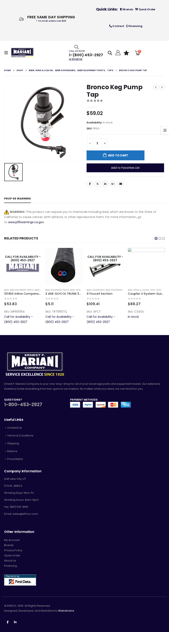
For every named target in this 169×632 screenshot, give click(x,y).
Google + (113, 184)
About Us (10, 561)
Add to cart (118, 155)
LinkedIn (105, 184)
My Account (12, 540)
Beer (130, 290)
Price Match (15, 459)
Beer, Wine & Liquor (39, 290)
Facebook (90, 184)
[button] (156, 238)
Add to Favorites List (125, 168)
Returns (12, 451)
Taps (111, 290)
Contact (118, 26)
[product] (22, 266)
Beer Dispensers (54, 290)
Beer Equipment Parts (16, 290)
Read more (75, 254)
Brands (127, 9)
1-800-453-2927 (23, 404)
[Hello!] (117, 53)
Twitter (97, 184)
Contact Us (14, 428)
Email (120, 184)
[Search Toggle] (76, 46)
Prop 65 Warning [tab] (17, 199)
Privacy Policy (13, 550)
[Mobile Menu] (7, 52)
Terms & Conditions (20, 435)
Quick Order (146, 9)
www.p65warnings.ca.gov (26, 222)
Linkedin (15, 622)
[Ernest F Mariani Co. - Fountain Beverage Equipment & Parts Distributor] (22, 53)
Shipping (13, 443)
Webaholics (66, 611)
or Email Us (75, 59)
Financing (135, 26)
